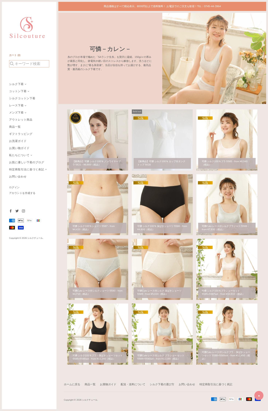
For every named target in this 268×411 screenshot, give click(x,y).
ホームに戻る (72, 384)
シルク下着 (16, 84)
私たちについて (19, 155)
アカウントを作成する (22, 193)
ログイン (14, 187)
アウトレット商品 (20, 119)
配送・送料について (133, 384)
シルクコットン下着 (22, 98)
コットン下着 (18, 91)
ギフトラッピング (20, 134)
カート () (14, 55)
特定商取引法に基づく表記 (26, 169)
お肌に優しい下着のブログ (26, 162)
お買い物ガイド (19, 148)
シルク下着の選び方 (162, 384)
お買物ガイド (108, 384)
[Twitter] (16, 210)
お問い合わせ (18, 176)
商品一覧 (15, 127)
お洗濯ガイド (18, 141)
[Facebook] (10, 210)
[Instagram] (23, 210)
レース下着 (16, 105)
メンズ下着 (16, 112)
